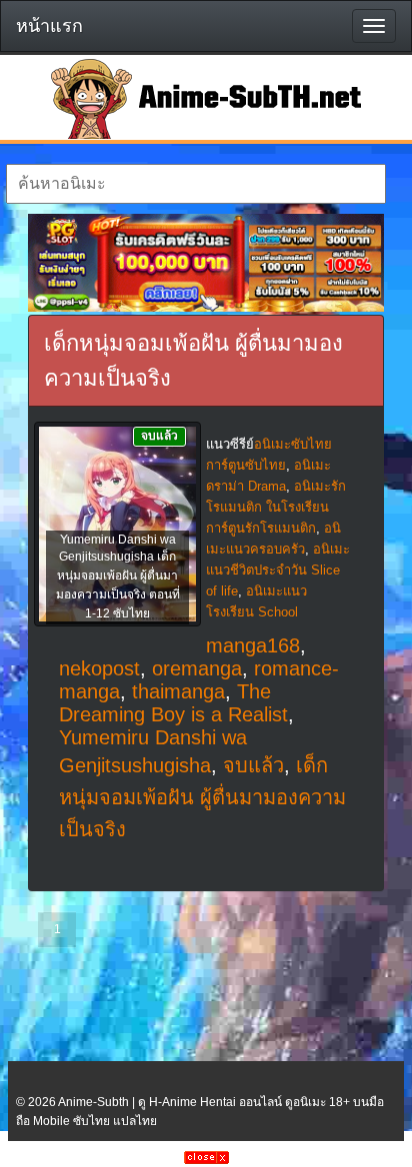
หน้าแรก (49, 26)
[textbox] (195, 184)
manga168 (253, 645)
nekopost (99, 668)
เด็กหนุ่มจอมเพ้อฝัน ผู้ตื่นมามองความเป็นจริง (202, 797)
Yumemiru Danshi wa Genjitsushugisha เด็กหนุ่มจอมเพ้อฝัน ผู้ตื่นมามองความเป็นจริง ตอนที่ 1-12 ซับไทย (118, 576)
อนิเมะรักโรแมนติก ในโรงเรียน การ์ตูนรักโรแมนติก (276, 507)
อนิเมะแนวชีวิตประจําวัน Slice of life (278, 570)
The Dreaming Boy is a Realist (173, 702)
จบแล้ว (253, 765)
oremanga (197, 668)
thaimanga (178, 691)
